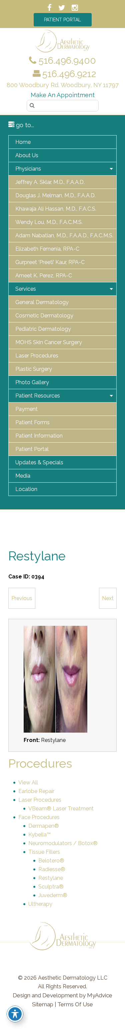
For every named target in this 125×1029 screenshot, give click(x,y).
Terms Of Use (75, 1004)
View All (28, 782)
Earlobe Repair (36, 791)
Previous (21, 598)
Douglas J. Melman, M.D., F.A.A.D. (55, 195)
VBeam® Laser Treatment (61, 808)
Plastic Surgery (33, 369)
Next (108, 598)
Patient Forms (32, 422)
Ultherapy (40, 904)
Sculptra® (51, 886)
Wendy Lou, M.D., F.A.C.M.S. (49, 222)
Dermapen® (43, 826)
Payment (26, 409)
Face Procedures (39, 817)
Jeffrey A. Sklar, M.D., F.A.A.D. (50, 182)
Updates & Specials (39, 462)
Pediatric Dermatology (43, 329)
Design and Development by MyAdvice (62, 995)
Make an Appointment (63, 94)
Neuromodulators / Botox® (63, 843)
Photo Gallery (32, 382)
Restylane (50, 878)
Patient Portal (62, 19)
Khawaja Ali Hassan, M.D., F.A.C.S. (55, 209)
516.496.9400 (66, 60)
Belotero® (51, 860)
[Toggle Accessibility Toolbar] (15, 1014)
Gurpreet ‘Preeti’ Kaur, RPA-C (50, 262)
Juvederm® (52, 895)
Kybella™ (39, 834)
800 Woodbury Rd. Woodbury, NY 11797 (63, 84)
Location (26, 489)
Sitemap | (44, 1004)
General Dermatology (42, 302)
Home (23, 142)
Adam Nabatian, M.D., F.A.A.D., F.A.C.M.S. (64, 235)
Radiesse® (51, 869)
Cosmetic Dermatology (44, 315)
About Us (26, 155)
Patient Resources (37, 396)
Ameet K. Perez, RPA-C (43, 275)
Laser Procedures (36, 355)
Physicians (28, 169)
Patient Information (39, 436)
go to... (24, 124)
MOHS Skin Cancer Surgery (48, 342)
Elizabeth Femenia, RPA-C (47, 249)
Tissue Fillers (44, 852)
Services (25, 289)
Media (22, 476)
